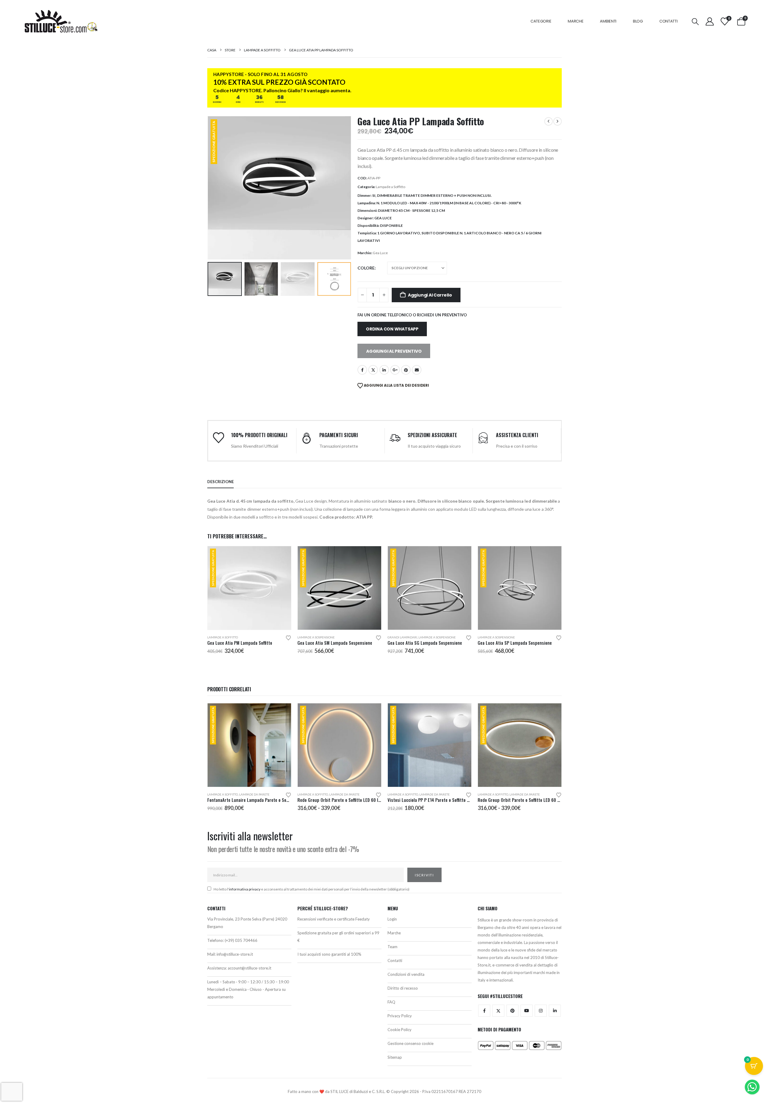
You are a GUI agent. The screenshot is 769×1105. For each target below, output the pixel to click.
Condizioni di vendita (406, 974)
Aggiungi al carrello (430, 295)
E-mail (416, 370)
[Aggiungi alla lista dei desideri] (288, 637)
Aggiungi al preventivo (393, 351)
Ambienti (608, 21)
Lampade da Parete (254, 794)
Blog (638, 21)
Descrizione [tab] (220, 481)
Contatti (668, 21)
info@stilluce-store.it (235, 954)
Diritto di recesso (403, 988)
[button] (695, 21)
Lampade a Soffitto (390, 186)
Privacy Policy (400, 1015)
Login (392, 919)
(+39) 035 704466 (241, 940)
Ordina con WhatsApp (392, 329)
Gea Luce (380, 253)
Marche (575, 21)
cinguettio (373, 370)
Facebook (362, 370)
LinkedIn (384, 370)
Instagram (541, 1011)
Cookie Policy (400, 1029)
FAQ (391, 1002)
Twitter (498, 1011)
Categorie (540, 21)
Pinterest (406, 370)
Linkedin (555, 1011)
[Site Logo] (61, 21)
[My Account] (709, 21)
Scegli (281, 556)
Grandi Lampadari (402, 637)
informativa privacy (244, 889)
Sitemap (395, 1057)
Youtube (527, 1011)
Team (392, 946)
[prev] (548, 121)
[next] (557, 121)
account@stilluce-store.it (249, 968)
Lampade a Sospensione (316, 637)
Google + (395, 370)
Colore (366, 267)
